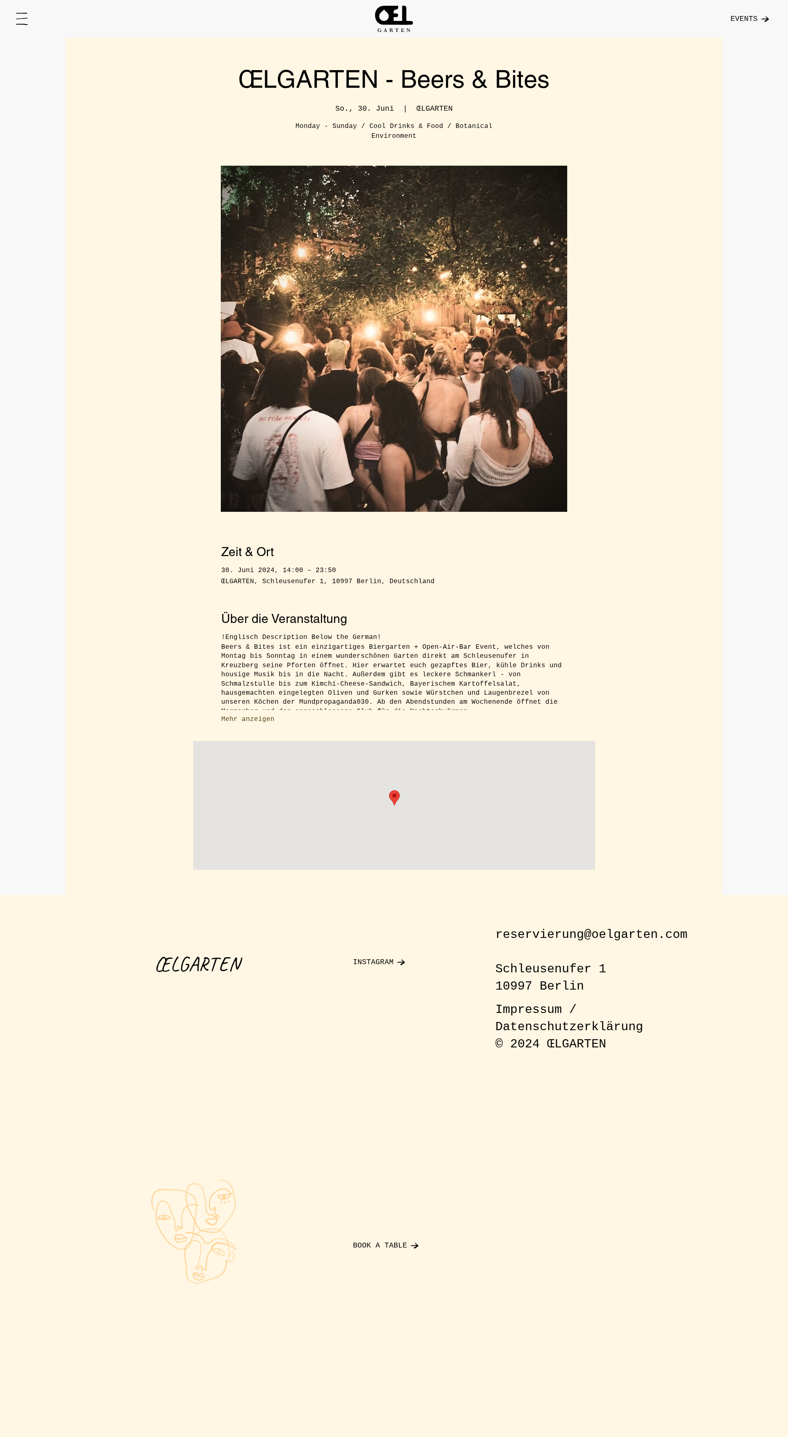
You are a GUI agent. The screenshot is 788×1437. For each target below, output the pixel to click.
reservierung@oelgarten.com (591, 935)
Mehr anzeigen (248, 719)
